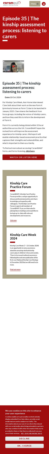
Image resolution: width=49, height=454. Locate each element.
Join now (13, 220)
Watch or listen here (23, 157)
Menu (33, 3)
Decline (24, 439)
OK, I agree (24, 446)
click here (30, 151)
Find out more (15, 269)
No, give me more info (31, 433)
